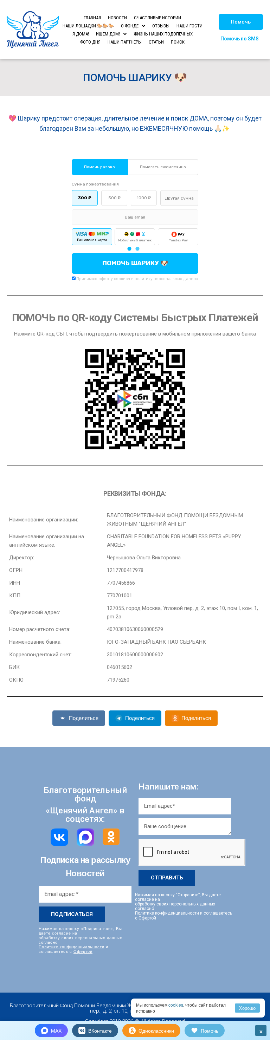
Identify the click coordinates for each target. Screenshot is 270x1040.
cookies (175, 1005)
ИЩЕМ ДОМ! (108, 34)
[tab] (129, 249)
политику (144, 279)
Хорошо (247, 1008)
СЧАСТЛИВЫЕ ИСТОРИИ (157, 17)
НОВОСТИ (117, 17)
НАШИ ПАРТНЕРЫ (125, 42)
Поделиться (83, 718)
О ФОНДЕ (130, 25)
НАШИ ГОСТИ (189, 25)
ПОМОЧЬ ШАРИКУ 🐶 (135, 263)
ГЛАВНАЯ (92, 17)
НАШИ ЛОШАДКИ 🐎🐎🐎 (88, 25)
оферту (105, 279)
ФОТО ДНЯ (90, 42)
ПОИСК (178, 42)
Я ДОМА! (80, 34)
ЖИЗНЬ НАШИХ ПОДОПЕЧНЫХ (163, 34)
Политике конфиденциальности (71, 946)
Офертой (82, 951)
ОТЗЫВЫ (160, 25)
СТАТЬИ (156, 42)
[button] (241, 22)
